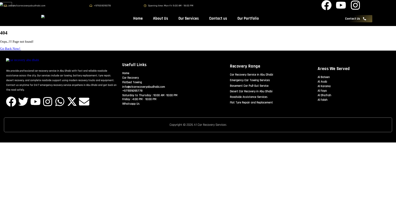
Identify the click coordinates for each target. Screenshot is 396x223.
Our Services (188, 18)
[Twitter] (23, 101)
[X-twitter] (72, 101)
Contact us (218, 18)
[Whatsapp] (60, 101)
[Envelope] (84, 101)
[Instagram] (47, 101)
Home (138, 18)
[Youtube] (35, 101)
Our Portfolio (248, 18)
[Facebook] (11, 101)
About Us (160, 18)
